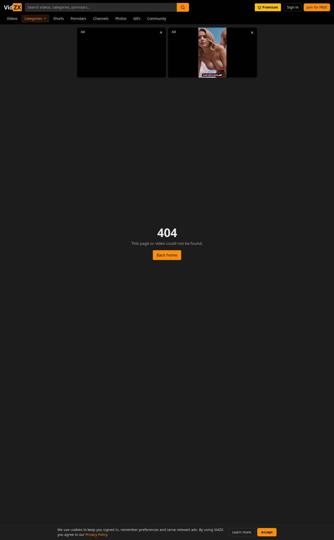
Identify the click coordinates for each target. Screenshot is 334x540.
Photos (120, 18)
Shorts (58, 18)
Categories (33, 18)
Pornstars (78, 18)
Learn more (241, 532)
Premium (270, 7)
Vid (12, 7)
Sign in (293, 7)
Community (156, 18)
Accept (267, 532)
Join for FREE (317, 7)
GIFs (136, 18)
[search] (183, 7)
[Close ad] (161, 32)
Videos (12, 18)
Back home (167, 255)
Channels (101, 18)
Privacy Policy (96, 534)
